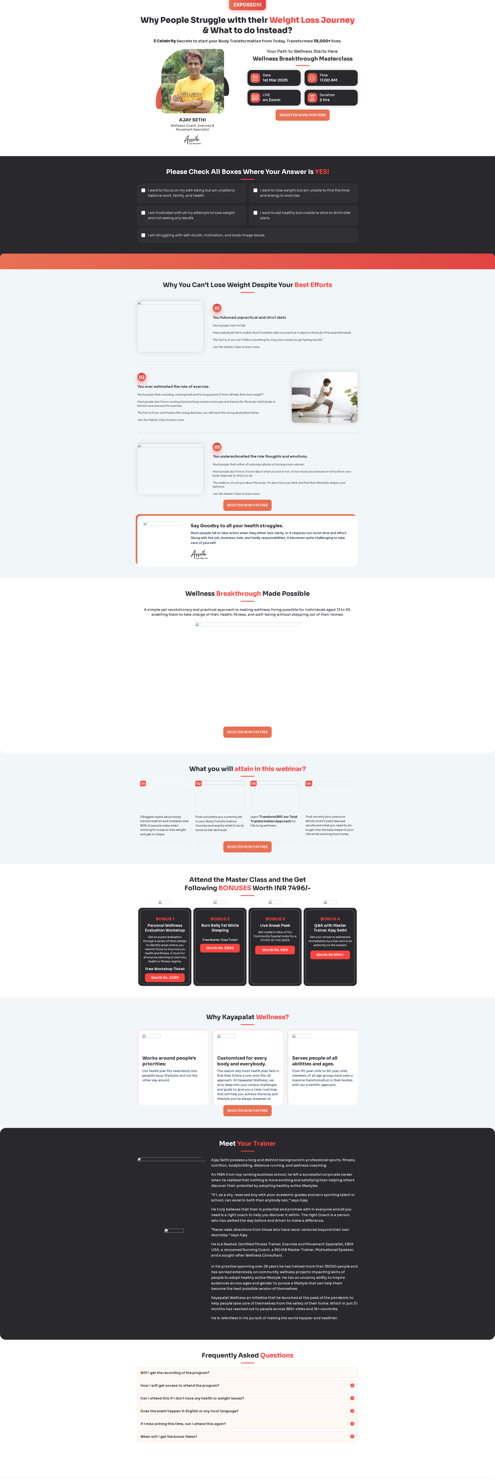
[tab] (247, 1373)
